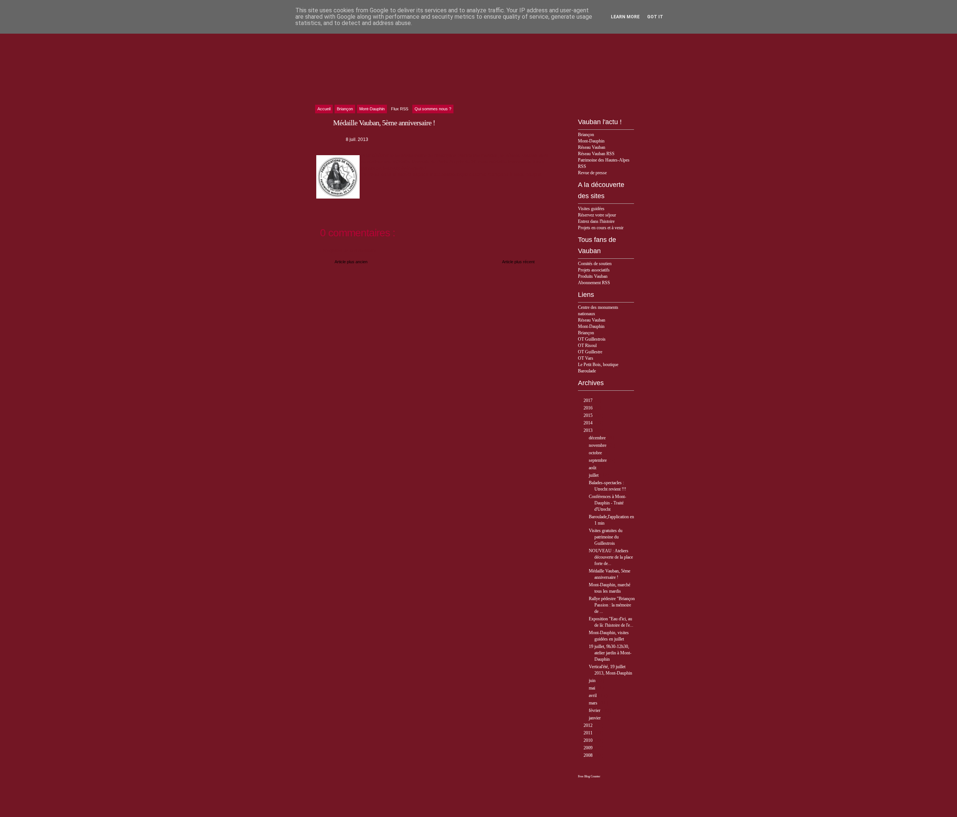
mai (592, 688)
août (593, 467)
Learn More (625, 16)
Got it (655, 16)
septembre (598, 460)
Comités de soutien (595, 263)
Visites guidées (591, 208)
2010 (589, 740)
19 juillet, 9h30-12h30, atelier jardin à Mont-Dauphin (610, 653)
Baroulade (587, 371)
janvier (595, 718)
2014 (589, 423)
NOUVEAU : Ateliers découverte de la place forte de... (611, 557)
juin (593, 680)
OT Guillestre (590, 351)
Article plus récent (518, 261)
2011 (589, 732)
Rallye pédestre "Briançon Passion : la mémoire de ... (612, 605)
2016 (589, 408)
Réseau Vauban (591, 147)
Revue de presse (592, 172)
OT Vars (585, 358)
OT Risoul (587, 345)
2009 (589, 747)
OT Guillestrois (592, 339)
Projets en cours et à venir (601, 227)
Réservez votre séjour (597, 215)
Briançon (586, 134)
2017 (589, 400)
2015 (589, 415)
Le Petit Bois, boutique (598, 364)
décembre (598, 437)
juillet (594, 475)
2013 (589, 430)
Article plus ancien (351, 261)
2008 (589, 755)
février (595, 710)
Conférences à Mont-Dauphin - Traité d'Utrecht (607, 503)
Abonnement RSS (594, 282)
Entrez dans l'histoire (596, 221)
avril (593, 695)
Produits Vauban (592, 276)
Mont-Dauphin (591, 141)
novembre (598, 445)
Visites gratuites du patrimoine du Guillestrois (605, 537)
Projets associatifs (594, 270)
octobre (596, 452)
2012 (589, 725)
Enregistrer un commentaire (348, 250)
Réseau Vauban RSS (596, 153)
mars (593, 703)
